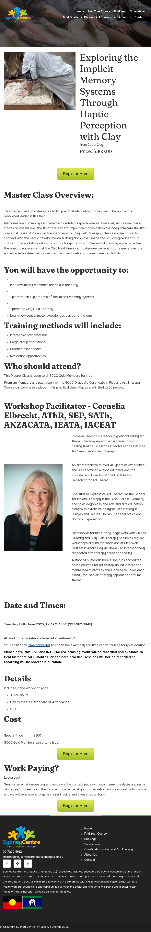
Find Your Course (99, 11)
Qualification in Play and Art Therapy (87, 17)
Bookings (120, 11)
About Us (125, 17)
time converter (39, 645)
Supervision (137, 11)
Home (80, 11)
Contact (140, 17)
